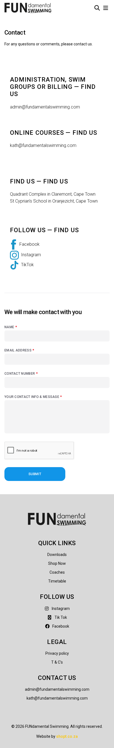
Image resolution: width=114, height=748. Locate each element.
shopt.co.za (67, 736)
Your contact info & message (33, 397)
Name (10, 327)
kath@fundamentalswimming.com (43, 145)
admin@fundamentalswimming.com (45, 107)
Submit (35, 474)
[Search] (97, 8)
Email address (19, 350)
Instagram (31, 255)
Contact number (21, 374)
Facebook (29, 244)
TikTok (27, 265)
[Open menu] (106, 8)
